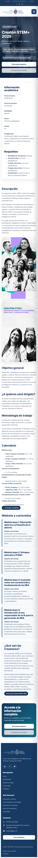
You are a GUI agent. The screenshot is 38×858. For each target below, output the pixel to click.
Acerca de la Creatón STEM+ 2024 (16, 693)
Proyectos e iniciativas (10, 805)
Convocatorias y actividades (12, 802)
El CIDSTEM (7, 779)
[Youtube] (22, 4)
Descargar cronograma (12, 508)
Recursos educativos (10, 808)
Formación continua (9, 799)
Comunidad (6, 786)
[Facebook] (19, 4)
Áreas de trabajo (8, 783)
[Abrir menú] (33, 11)
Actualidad (6, 811)
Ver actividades (19, 837)
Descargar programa (19, 64)
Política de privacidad (9, 851)
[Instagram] (16, 4)
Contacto (6, 789)
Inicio (4, 776)
